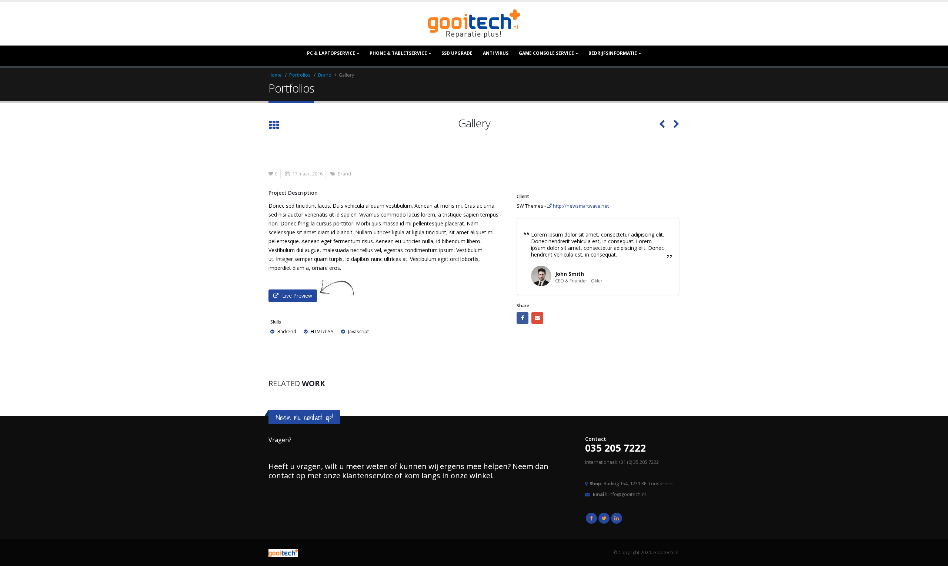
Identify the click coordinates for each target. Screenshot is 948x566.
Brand (344, 174)
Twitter (604, 518)
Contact (595, 438)
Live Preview (297, 295)
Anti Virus (495, 53)
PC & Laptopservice (331, 53)
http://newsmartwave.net (580, 206)
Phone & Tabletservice (398, 53)
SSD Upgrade (457, 53)
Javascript (358, 331)
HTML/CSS (322, 331)
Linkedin (616, 518)
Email (537, 318)
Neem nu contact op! (304, 417)
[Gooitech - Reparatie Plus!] (474, 23)
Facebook (522, 318)
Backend (286, 331)
